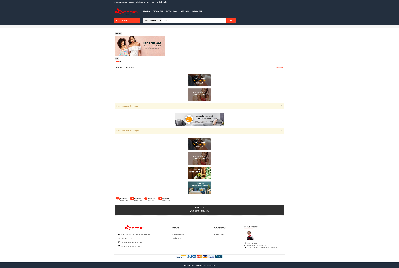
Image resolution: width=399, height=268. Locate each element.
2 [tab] (120, 61)
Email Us (206, 211)
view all (280, 68)
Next (117, 58)
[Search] (231, 20)
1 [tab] (117, 61)
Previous (118, 34)
